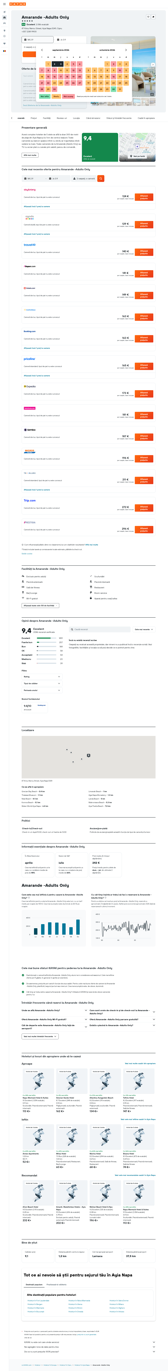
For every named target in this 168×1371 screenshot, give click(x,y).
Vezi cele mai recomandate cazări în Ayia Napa (135, 1175)
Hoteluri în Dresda (76, 1311)
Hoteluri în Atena (75, 1304)
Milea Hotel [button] (61, 1153)
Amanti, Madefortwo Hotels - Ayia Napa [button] (71, 1208)
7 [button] (41, 70)
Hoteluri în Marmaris (36, 1308)
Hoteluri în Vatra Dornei (119, 1300)
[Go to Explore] (4, 30)
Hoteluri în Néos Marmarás (79, 1300)
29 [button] (48, 89)
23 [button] (54, 83)
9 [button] (54, 70)
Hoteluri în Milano (117, 1304)
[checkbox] (35, 707)
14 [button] (42, 76)
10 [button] (61, 70)
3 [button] (60, 64)
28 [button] (42, 89)
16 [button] (55, 76)
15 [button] (48, 76)
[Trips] (4, 43)
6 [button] (79, 64)
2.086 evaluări (42, 24)
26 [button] (73, 83)
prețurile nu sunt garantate (86, 1334)
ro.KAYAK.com (27, 1365)
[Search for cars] (4, 23)
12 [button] (73, 70)
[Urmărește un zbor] (4, 36)
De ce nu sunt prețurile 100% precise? (41, 1351)
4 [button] (67, 64)
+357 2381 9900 (29, 31)
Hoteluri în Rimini (75, 1308)
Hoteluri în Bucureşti (36, 1311)
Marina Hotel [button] (95, 1153)
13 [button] (80, 70)
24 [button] (61, 83)
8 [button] (48, 70)
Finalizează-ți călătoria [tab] (56, 1284)
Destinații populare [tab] (34, 1284)
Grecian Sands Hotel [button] (65, 1098)
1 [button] (48, 64)
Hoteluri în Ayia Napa (82, 1365)
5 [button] (73, 64)
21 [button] (42, 83)
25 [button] (67, 83)
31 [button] (120, 89)
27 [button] (80, 83)
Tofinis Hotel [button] (128, 1098)
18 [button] (67, 76)
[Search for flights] (4, 12)
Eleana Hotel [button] (128, 1153)
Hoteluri (37, 1365)
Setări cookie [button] (27, 553)
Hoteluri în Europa (50, 1365)
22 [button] (48, 83)
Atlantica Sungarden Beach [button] (101, 1098)
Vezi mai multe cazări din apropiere (140, 1063)
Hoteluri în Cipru (65, 1365)
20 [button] (79, 76)
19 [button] (73, 76)
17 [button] (61, 76)
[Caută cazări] (4, 17)
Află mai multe (91, 545)
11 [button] (67, 70)
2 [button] (54, 64)
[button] (4, 4)
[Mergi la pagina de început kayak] (17, 4)
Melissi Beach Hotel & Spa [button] (101, 1207)
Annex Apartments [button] (31, 1153)
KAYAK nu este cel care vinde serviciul (41, 1342)
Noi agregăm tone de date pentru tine (41, 1347)
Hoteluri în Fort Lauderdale (38, 1300)
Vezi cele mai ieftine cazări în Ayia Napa (138, 1119)
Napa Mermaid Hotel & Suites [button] (35, 1098)
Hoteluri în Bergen (35, 1304)
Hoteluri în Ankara (117, 1311)
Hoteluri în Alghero (117, 1308)
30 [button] (54, 89)
